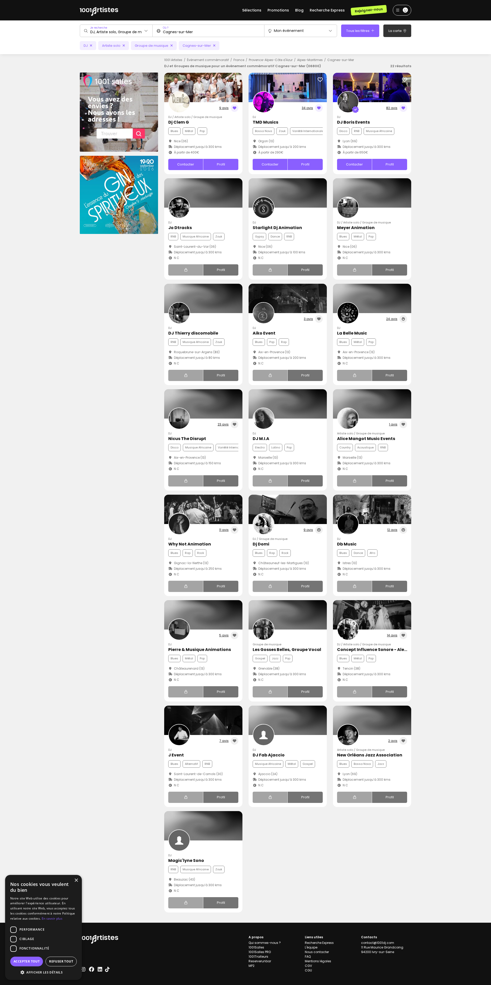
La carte (395, 30)
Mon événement (289, 30)
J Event (176, 755)
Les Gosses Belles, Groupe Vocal (287, 649)
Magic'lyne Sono (186, 860)
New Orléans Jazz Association (369, 755)
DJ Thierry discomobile (193, 333)
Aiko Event (264, 333)
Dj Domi (261, 544)
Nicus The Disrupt (187, 439)
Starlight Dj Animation (277, 228)
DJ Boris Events (353, 122)
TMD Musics (265, 122)
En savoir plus (52, 918)
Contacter (185, 164)
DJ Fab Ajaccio (269, 755)
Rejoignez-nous (368, 10)
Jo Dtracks (180, 228)
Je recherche (98, 28)
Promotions (278, 10)
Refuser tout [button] (61, 961)
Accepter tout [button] (27, 961)
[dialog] (43, 927)
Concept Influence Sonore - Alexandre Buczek (386, 649)
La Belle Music (352, 333)
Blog (299, 10)
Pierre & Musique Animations (199, 649)
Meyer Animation (356, 228)
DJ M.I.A (261, 439)
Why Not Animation (189, 544)
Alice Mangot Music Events (366, 439)
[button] (43, 972)
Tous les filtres (358, 30)
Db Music (346, 544)
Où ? (165, 28)
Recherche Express (327, 10)
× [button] (76, 880)
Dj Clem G (178, 122)
